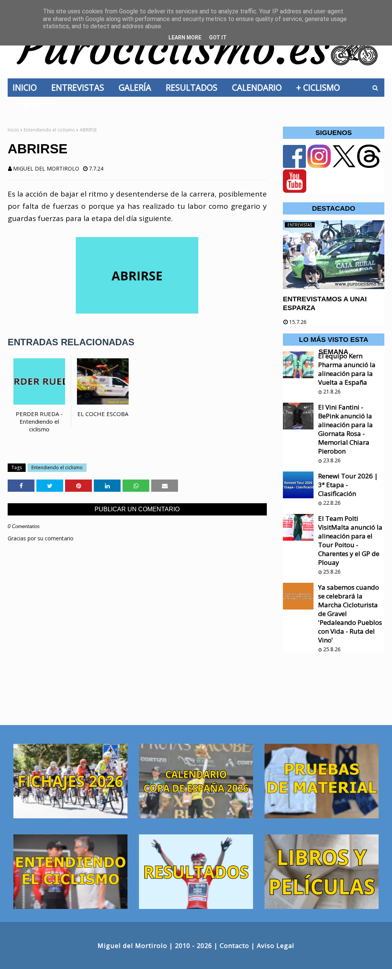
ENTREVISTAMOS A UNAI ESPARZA (325, 303)
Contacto (234, 945)
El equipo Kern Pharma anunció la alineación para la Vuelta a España (347, 369)
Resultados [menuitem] (194, 87)
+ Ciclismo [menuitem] (320, 87)
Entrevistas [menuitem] (80, 87)
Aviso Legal (275, 945)
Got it (218, 37)
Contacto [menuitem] (37, 105)
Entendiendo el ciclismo (49, 130)
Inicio (13, 130)
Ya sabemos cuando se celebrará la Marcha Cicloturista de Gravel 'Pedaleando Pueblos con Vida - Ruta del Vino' (350, 613)
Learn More (184, 37)
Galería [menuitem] (137, 87)
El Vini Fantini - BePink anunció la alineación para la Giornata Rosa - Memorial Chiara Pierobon (345, 429)
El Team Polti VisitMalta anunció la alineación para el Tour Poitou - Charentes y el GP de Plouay (350, 540)
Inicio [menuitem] (27, 87)
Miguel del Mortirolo (46, 168)
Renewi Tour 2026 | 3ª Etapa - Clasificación (348, 484)
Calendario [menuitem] (259, 87)
